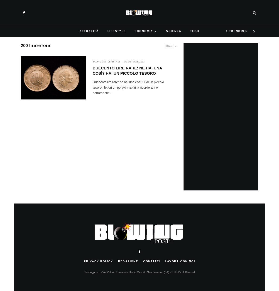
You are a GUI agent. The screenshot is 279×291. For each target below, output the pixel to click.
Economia (144, 31)
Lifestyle (116, 31)
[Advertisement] (222, 117)
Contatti (151, 261)
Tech (194, 31)
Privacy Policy (98, 261)
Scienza (173, 31)
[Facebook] (24, 13)
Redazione (128, 261)
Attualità (89, 31)
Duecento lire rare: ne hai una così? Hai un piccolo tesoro (127, 71)
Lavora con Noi (180, 261)
